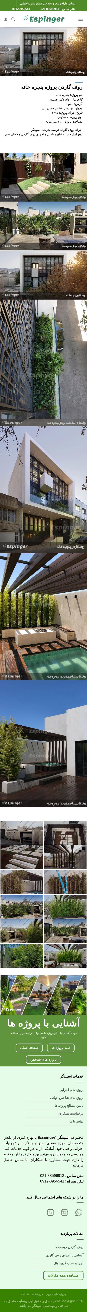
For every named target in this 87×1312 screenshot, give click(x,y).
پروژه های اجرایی (55, 1294)
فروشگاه (37, 1294)
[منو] (81, 19)
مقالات (25, 1294)
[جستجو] (13, 19)
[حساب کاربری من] (5, 19)
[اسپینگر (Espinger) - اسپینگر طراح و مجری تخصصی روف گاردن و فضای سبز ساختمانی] (43, 19)
